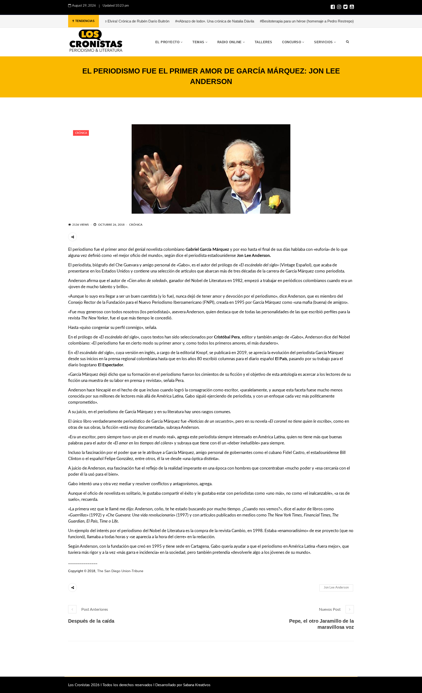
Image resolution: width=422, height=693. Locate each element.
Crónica (81, 133)
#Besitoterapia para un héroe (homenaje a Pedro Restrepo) (286, 21)
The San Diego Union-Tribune (120, 571)
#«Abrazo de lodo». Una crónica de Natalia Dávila (194, 21)
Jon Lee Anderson (336, 587)
